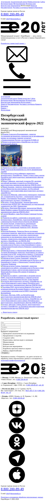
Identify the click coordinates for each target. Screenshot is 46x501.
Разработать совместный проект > (13, 43)
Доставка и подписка (20, 7)
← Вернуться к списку (9, 312)
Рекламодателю (6, 7)
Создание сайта (8, 338)
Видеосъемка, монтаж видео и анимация (18, 340)
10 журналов (5, 2)
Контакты (38, 7)
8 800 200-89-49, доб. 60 (35, 385)
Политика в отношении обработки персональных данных (22, 497)
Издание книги (8, 344)
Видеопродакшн (7, 4)
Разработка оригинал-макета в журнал (17, 348)
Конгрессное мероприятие (12, 346)
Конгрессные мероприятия (10, 6)
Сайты (42, 2)
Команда (32, 7)
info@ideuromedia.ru (13, 19)
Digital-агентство (33, 2)
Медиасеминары (19, 4)
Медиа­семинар (8, 342)
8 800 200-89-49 (12, 14)
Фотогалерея (5, 110)
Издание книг (31, 4)
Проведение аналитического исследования (18, 333)
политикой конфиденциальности (13, 360)
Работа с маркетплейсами (12, 351)
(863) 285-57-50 (31, 391)
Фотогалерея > (26, 102)
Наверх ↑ (4, 108)
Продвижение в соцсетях (12, 336)
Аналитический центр (19, 2)
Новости (34, 6)
